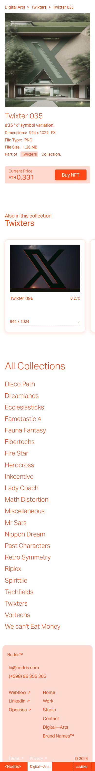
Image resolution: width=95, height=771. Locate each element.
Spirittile (16, 580)
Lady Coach (21, 488)
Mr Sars (16, 523)
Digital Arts (15, 7)
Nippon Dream (25, 534)
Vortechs (17, 615)
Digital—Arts (55, 727)
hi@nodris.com (24, 667)
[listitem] (45, 285)
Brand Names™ (58, 736)
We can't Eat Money (32, 626)
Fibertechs (20, 442)
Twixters (39, 7)
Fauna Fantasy (25, 430)
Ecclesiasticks (24, 407)
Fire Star (16, 453)
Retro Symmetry (28, 557)
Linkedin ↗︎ (19, 701)
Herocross (19, 465)
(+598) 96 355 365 (27, 676)
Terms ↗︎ (16, 758)
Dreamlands (22, 396)
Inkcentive (19, 476)
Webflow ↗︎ (20, 692)
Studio (49, 710)
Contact (51, 718)
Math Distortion (26, 499)
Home (49, 692)
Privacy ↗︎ (38, 758)
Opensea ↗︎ (20, 710)
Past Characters (27, 546)
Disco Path (20, 384)
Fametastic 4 (23, 419)
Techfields (19, 592)
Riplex (13, 569)
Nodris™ (15, 654)
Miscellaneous (25, 511)
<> (13, 766)
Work (48, 701)
